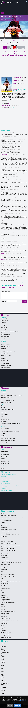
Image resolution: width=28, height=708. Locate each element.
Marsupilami (3, 433)
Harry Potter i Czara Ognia (7, 541)
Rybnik (2, 677)
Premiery (6, 315)
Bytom (2, 647)
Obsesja (2, 592)
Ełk (1, 655)
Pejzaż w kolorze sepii (6, 365)
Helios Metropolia (5, 454)
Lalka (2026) (3, 348)
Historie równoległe (5, 344)
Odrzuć (10, 705)
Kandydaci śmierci (5, 363)
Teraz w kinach (8, 511)
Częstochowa (4, 650)
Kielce (2, 664)
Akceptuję (17, 705)
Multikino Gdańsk (5, 461)
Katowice (3, 662)
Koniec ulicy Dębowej (5, 346)
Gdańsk (2, 656)
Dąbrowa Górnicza (5, 652)
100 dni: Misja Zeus (5, 428)
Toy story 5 (3, 622)
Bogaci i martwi (4, 320)
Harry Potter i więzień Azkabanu (8, 550)
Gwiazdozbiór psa (5, 393)
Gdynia (2, 658)
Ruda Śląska (3, 675)
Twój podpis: (4, 301)
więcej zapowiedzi (6, 444)
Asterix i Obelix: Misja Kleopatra (8, 409)
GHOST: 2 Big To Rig (5, 532)
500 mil (2, 405)
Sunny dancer (4, 399)
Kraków (2, 665)
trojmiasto (11, 2)
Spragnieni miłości (5, 613)
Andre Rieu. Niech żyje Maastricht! (8, 515)
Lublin (2, 667)
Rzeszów (3, 678)
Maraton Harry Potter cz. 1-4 (7, 574)
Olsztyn (2, 670)
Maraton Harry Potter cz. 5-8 (7, 576)
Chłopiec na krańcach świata (7, 525)
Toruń (2, 686)
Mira (2, 416)
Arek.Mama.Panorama (6, 318)
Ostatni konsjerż (4, 597)
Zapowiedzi (7, 388)
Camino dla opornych (5, 524)
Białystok (3, 643)
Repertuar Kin (8, 447)
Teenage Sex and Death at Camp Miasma (10, 423)
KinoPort (3, 460)
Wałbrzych (3, 690)
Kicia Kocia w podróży (6, 564)
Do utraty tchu (4, 358)
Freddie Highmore (20, 90)
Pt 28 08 (8, 47)
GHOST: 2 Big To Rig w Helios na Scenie (10, 534)
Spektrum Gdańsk (5, 463)
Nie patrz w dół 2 (5, 419)
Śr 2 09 (23, 47)
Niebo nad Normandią (6, 437)
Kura (2, 571)
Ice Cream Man (4, 362)
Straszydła (4, 488)
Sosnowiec (3, 681)
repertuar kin (6, 38)
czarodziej (3, 240)
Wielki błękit (3, 628)
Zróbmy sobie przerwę (6, 402)
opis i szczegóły (13, 38)
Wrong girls (3, 339)
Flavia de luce (4, 343)
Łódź (2, 668)
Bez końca (3, 430)
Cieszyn (2, 649)
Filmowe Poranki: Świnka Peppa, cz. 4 (9, 529)
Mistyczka (3, 435)
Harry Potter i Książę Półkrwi (7, 548)
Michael (2, 578)
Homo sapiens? (4, 360)
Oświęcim (3, 671)
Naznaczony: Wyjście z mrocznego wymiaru (10, 331)
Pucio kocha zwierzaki (5, 336)
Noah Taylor (20, 89)
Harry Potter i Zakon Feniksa (7, 552)
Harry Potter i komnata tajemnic (8, 546)
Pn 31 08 (18, 47)
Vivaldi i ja (3, 338)
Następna (22, 282)
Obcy (2, 590)
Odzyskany (3, 350)
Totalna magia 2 (4, 442)
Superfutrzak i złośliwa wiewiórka (8, 351)
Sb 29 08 (11, 47)
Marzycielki (3, 329)
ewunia (2, 253)
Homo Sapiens (4, 555)
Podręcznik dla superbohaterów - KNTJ (9, 602)
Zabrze (2, 693)
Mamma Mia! (4, 573)
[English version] (26, 1)
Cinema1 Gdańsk (4, 451)
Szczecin (3, 684)
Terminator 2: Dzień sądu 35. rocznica (9, 400)
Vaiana (2, 625)
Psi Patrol (4, 476)
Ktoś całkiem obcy (5, 414)
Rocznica (3, 609)
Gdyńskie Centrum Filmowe (7, 467)
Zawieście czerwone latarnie (7, 635)
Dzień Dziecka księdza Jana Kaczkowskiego (10, 431)
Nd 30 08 (15, 47)
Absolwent (3, 407)
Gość (2, 538)
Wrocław (3, 692)
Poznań (2, 673)
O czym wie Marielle (5, 334)
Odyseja (4, 478)
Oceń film (12, 107)
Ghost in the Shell (5, 531)
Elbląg (2, 653)
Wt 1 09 (21, 47)
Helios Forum (4, 453)
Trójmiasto (3, 687)
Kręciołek (3, 325)
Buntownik (3, 322)
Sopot (2, 680)
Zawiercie (3, 695)
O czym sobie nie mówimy (7, 587)
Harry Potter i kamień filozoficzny (8, 543)
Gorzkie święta (4, 392)
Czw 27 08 (5, 47)
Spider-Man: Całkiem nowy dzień (9, 474)
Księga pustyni (4, 327)
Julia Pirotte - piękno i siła (6, 397)
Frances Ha (3, 324)
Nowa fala (3, 332)
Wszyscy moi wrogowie (6, 355)
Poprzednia (6, 282)
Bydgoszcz (3, 646)
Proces (2, 604)
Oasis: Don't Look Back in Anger (8, 438)
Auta (2, 411)
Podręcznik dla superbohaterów (8, 440)
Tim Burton (7, 19)
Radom (2, 674)
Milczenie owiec (4, 580)
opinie (21, 38)
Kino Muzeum (4, 456)
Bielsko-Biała (4, 644)
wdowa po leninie (4, 154)
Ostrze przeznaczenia (5, 599)
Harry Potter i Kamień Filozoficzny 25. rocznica (11, 395)
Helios (2, 468)
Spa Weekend (4, 421)
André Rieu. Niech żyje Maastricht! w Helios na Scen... (12, 517)
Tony (2, 425)
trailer (18, 38)
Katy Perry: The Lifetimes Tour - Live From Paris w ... (12, 562)
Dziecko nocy (4, 412)
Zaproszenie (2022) (5, 634)
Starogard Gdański (5, 683)
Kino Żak (3, 458)
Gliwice (2, 659)
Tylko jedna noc (4, 353)
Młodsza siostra (4, 418)
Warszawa (3, 689)
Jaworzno (3, 661)
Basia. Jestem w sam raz (6, 520)
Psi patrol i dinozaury (5, 367)
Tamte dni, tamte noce (6, 618)
